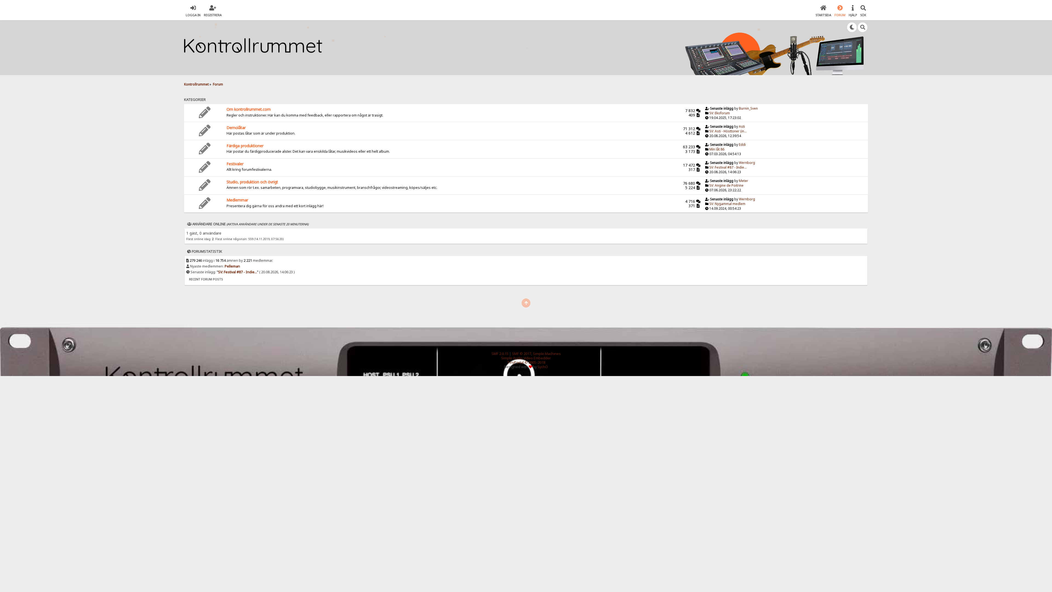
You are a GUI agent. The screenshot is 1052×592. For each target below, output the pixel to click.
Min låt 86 (716, 149)
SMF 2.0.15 (499, 353)
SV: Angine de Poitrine (726, 185)
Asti (742, 126)
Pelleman (232, 266)
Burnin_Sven (748, 108)
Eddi (742, 144)
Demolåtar (236, 127)
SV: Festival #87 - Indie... (728, 167)
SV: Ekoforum (719, 113)
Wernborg (747, 162)
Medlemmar (237, 200)
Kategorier (195, 99)
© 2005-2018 (535, 362)
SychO (543, 367)
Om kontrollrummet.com (249, 109)
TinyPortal (515, 362)
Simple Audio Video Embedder (526, 358)
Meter (743, 180)
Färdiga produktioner (245, 145)
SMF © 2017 (521, 353)
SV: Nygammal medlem (727, 203)
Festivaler (235, 163)
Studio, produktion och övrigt (252, 181)
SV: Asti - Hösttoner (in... (728, 131)
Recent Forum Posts (206, 279)
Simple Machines (547, 353)
